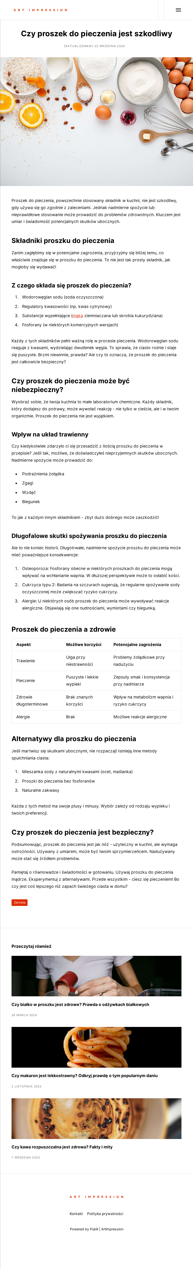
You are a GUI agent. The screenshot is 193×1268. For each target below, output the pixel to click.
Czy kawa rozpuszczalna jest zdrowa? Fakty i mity (62, 1146)
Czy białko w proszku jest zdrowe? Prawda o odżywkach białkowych (80, 1004)
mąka (77, 315)
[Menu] (172, 10)
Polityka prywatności (105, 1213)
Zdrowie (19, 902)
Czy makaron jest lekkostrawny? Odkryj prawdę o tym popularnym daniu (85, 1075)
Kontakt (76, 1213)
